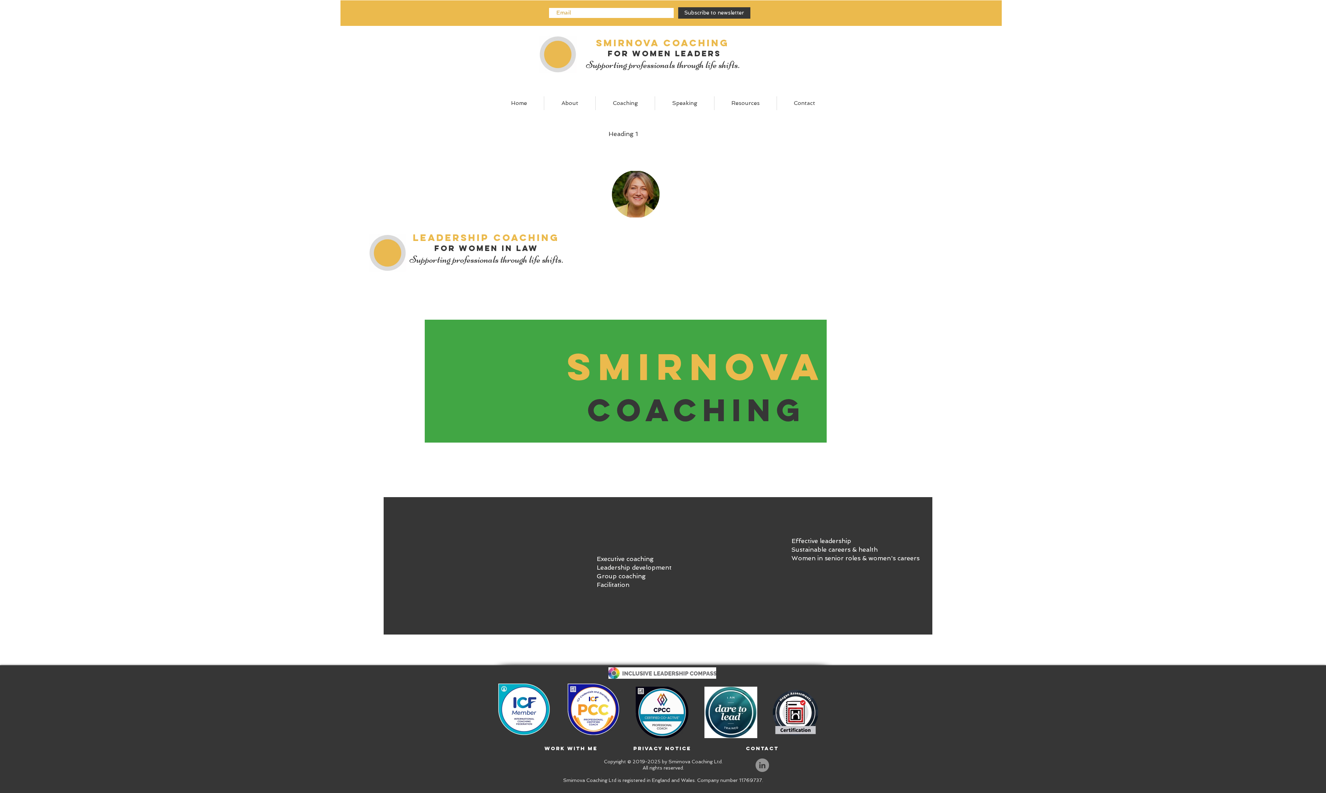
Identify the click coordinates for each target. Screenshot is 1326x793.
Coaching (696, 409)
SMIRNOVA (696, 366)
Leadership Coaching (486, 237)
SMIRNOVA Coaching (662, 43)
